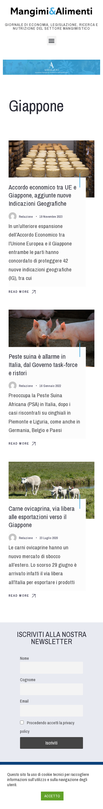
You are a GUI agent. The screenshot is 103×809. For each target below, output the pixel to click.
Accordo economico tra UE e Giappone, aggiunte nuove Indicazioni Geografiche (42, 195)
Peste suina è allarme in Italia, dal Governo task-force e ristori (43, 364)
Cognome (27, 679)
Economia (79, 150)
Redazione (26, 217)
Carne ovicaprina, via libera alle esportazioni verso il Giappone (42, 516)
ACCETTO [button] (52, 796)
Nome (24, 658)
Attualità (60, 150)
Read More (19, 292)
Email (24, 701)
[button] (51, 40)
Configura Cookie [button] (23, 796)
